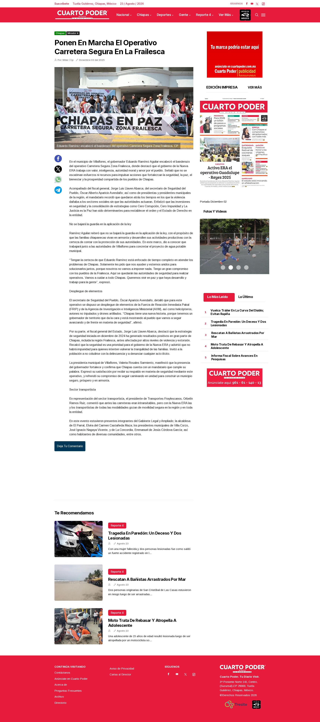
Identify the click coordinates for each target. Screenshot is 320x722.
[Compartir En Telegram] (58, 192)
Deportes (164, 15)
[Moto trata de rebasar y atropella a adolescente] (78, 626)
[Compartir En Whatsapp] (58, 182)
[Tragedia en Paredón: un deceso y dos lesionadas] (78, 539)
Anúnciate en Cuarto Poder (71, 678)
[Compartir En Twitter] (58, 171)
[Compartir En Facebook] (58, 161)
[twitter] (257, 3)
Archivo (59, 696)
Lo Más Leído (217, 297)
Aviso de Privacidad (122, 668)
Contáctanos (62, 672)
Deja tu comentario (70, 446)
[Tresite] (236, 704)
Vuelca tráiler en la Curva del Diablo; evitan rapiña (237, 312)
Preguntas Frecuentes (68, 690)
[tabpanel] (234, 151)
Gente (183, 15)
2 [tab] (231, 197)
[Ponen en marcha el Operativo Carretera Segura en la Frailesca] (123, 108)
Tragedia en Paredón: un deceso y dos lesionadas (238, 323)
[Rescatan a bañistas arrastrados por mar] (78, 583)
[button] (234, 142)
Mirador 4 (73, 33)
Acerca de (60, 684)
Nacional (122, 15)
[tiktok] (263, 3)
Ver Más (225, 15)
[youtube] (252, 3)
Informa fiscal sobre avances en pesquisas (234, 357)
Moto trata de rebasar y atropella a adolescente (237, 346)
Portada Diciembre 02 (213, 201)
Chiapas (143, 15)
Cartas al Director (120, 674)
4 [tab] (246, 197)
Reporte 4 (203, 15)
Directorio (60, 702)
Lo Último (245, 297)
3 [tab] (238, 197)
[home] (82, 14)
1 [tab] (223, 197)
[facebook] (247, 3)
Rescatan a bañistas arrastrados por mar (147, 579)
